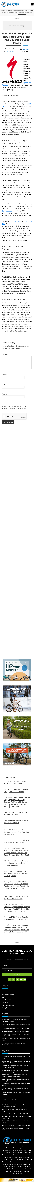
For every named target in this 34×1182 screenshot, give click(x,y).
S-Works (9, 211)
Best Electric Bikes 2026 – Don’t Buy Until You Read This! (16, 897)
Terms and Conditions (8, 1005)
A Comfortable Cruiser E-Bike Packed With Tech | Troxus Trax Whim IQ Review (16, 873)
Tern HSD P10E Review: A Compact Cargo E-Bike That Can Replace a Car (16, 832)
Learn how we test (22, 14)
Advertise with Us (7, 1000)
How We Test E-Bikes (8, 994)
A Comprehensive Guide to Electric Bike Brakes (15, 1031)
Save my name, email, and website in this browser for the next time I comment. (15, 407)
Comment (5, 354)
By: (24, 49)
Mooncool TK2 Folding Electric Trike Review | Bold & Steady (16, 918)
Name (4, 375)
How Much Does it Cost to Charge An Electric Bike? (16, 1125)
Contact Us (5, 1002)
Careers (4, 997)
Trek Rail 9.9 (17, 221)
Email (4, 384)
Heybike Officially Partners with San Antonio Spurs (16, 813)
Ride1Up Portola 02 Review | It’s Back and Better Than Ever (16, 782)
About (3, 991)
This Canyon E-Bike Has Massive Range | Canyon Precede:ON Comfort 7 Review (16, 863)
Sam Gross (25, 49)
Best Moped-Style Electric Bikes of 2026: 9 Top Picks (16, 821)
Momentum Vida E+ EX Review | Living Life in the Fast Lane (16, 790)
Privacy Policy (6, 1008)
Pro (3, 211)
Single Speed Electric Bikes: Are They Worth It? (15, 1113)
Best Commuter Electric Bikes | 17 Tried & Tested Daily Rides (17, 841)
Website (4, 394)
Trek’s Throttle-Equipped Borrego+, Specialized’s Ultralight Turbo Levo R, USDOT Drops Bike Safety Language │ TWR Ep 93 (17, 907)
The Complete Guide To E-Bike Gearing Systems (15, 1028)
